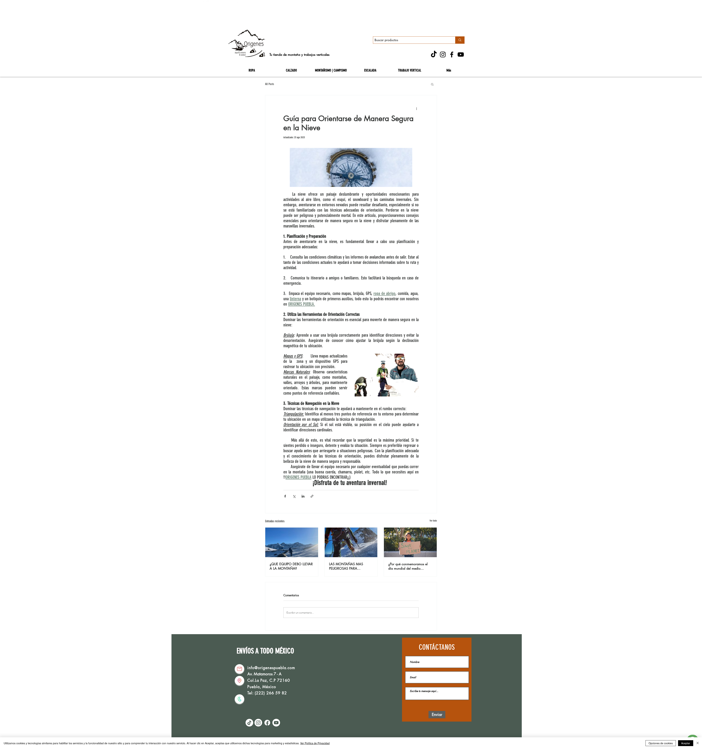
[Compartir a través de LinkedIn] (303, 496)
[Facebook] (452, 54)
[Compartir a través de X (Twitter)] (294, 496)
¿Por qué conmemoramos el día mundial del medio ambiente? (408, 566)
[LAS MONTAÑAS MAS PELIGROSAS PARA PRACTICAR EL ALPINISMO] (351, 542)
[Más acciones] (416, 108)
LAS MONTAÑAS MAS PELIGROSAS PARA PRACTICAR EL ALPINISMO (349, 566)
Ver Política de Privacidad (315, 743)
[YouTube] (461, 54)
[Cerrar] (697, 743)
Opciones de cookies (661, 743)
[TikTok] (434, 54)
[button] (432, 84)
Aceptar (685, 743)
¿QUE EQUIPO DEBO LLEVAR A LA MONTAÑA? (291, 566)
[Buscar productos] (459, 40)
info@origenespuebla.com (271, 667)
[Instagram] (443, 54)
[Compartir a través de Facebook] (285, 496)
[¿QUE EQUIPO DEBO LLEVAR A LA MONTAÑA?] (291, 542)
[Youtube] (276, 723)
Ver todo (433, 520)
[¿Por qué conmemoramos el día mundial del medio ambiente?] (410, 542)
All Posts (269, 84)
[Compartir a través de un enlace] (312, 496)
